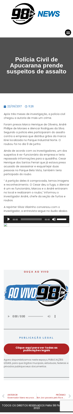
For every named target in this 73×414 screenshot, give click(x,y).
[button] (68, 32)
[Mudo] (54, 219)
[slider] (62, 219)
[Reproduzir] (8, 219)
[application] (36, 219)
